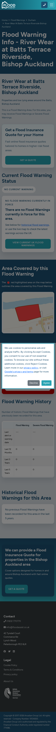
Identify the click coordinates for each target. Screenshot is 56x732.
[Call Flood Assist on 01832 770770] (44, 5)
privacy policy (31, 367)
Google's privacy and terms (18, 371)
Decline (34, 383)
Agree (46, 383)
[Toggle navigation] (51, 5)
